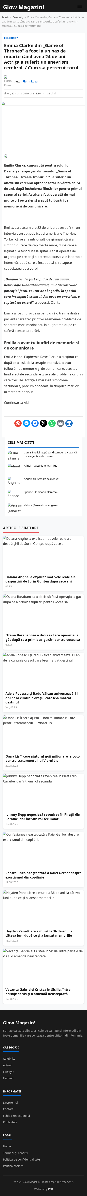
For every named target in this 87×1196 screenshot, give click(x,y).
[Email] (60, 423)
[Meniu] (79, 6)
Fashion (8, 1078)
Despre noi (10, 1102)
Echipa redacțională (16, 1116)
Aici (26, 402)
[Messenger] (26, 423)
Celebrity (18, 17)
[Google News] (18, 423)
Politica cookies (13, 1166)
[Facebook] (35, 423)
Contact (8, 1109)
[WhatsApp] (52, 423)
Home (7, 1146)
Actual (7, 1065)
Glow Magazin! (19, 1023)
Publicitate (10, 1122)
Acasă (5, 17)
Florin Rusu (30, 81)
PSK (50, 1189)
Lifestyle (8, 1072)
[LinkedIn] (69, 423)
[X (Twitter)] (43, 423)
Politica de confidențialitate (21, 1159)
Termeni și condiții (15, 1153)
